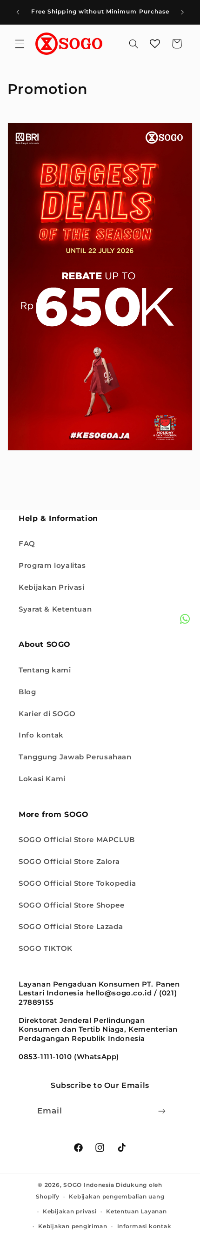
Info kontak (41, 735)
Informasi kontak (144, 1226)
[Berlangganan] (162, 1111)
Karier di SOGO (47, 714)
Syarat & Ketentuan (55, 609)
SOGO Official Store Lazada (71, 926)
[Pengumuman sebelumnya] (17, 12)
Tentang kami (45, 670)
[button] (19, 43)
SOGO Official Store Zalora (69, 861)
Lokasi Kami (42, 779)
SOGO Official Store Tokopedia (77, 883)
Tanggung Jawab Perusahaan (75, 757)
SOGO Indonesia (88, 1185)
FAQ (27, 544)
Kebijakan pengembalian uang (116, 1196)
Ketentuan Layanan (136, 1211)
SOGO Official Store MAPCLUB (77, 840)
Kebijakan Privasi (52, 587)
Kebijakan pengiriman (72, 1226)
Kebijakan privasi (70, 1211)
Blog (27, 692)
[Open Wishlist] (155, 43)
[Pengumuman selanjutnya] (182, 12)
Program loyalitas (52, 565)
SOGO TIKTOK (46, 948)
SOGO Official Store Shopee (71, 905)
